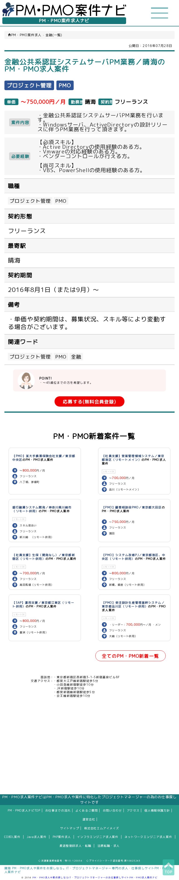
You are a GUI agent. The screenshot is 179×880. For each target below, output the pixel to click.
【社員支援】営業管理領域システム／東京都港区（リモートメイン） (133, 457)
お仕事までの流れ (58, 810)
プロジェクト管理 (30, 201)
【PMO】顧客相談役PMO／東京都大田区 (132, 507)
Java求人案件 (36, 837)
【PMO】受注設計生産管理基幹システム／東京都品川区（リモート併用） (133, 604)
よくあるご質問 (87, 810)
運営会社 (89, 819)
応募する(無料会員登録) (89, 402)
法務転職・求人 (108, 846)
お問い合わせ (112, 810)
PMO (60, 201)
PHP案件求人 (62, 837)
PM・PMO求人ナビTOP (24, 810)
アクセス (133, 810)
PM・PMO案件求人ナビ (64, 20)
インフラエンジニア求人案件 (97, 837)
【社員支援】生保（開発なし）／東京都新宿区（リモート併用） (43, 557)
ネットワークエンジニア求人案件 (148, 837)
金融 (76, 357)
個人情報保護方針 (157, 810)
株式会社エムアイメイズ (101, 828)
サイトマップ (69, 828)
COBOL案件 (12, 837)
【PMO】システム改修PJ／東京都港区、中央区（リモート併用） (133, 557)
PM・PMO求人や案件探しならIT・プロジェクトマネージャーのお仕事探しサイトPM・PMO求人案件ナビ (95, 877)
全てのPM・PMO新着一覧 (130, 656)
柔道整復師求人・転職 (75, 846)
